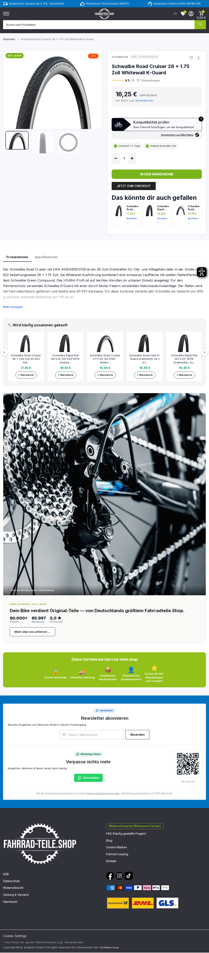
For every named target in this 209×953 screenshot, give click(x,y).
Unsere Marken (116, 847)
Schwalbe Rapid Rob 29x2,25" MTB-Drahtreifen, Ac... (184, 359)
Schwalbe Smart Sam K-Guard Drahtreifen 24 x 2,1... (144, 359)
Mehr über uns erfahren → (32, 631)
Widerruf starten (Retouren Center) (135, 826)
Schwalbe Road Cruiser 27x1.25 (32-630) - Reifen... (105, 359)
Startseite (9, 39)
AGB (6, 874)
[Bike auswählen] (175, 13)
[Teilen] (198, 58)
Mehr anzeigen (13, 306)
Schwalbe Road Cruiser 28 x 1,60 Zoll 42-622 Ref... (26, 359)
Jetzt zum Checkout (134, 186)
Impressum (10, 901)
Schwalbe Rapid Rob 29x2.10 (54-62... (163, 208)
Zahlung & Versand (16, 894)
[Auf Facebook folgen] (110, 876)
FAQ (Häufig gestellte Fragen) (126, 833)
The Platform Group (109, 947)
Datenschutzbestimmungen (103, 793)
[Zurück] (4, 352)
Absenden (137, 734)
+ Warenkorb (26, 374)
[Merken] (191, 58)
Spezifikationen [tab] (46, 257)
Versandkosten (144, 100)
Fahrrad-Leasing (117, 854)
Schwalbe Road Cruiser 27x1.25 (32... (194, 208)
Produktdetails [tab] (17, 257)
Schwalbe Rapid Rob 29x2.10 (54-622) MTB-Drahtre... (65, 359)
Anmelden (91, 778)
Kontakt (111, 861)
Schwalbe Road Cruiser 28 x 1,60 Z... (132, 208)
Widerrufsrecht (13, 887)
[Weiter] (204, 352)
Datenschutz (11, 881)
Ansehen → (132, 220)
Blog (109, 840)
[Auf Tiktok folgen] (129, 876)
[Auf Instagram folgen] (119, 876)
